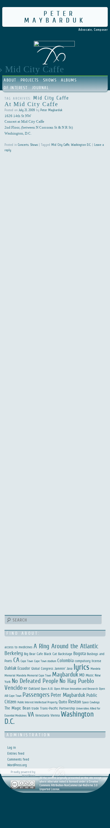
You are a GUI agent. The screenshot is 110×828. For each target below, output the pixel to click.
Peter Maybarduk (55, 17)
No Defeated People (35, 680)
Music (90, 675)
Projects (30, 80)
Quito (63, 701)
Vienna (55, 715)
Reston (74, 701)
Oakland (34, 688)
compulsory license (88, 661)
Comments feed (18, 759)
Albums (69, 80)
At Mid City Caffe (31, 104)
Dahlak (10, 668)
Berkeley (14, 653)
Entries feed (15, 753)
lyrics (81, 666)
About (10, 80)
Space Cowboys (91, 702)
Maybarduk (65, 674)
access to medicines (18, 647)
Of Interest (16, 87)
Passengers (36, 694)
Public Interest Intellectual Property (37, 702)
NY (25, 688)
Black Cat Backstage (58, 654)
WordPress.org (17, 765)
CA (16, 660)
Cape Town (27, 661)
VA (31, 714)
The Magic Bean (17, 708)
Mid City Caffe (60, 145)
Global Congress (42, 668)
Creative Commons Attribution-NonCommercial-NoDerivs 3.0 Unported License (68, 785)
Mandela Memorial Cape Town (33, 675)
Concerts (23, 145)
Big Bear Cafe (33, 654)
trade (35, 708)
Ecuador (23, 668)
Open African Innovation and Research (76, 688)
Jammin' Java (63, 668)
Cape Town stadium (45, 661)
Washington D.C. (81, 145)
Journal (40, 87)
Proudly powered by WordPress (23, 773)
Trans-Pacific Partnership (57, 708)
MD (82, 675)
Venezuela (42, 715)
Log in (11, 747)
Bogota (79, 653)
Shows (50, 80)
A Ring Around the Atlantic (66, 646)
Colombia (65, 660)
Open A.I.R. (47, 688)
